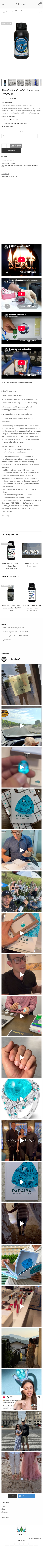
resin (24, 165)
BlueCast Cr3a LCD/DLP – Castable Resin (31, 606)
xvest (3, 167)
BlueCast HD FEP (31, 563)
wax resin (32, 165)
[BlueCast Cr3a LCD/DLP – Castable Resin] (32, 592)
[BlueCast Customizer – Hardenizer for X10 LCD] (11, 592)
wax (27, 165)
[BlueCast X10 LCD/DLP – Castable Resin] (11, 550)
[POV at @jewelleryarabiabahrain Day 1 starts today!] (22, 726)
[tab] (22, 174)
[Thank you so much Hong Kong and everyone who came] (22, 933)
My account (5, 1518)
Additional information (9, 176)
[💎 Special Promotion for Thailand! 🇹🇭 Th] (22, 850)
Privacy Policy (21, 1540)
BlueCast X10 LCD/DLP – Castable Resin (11, 564)
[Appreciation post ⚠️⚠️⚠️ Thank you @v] (22, 974)
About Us (5, 1512)
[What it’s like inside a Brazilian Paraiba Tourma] (22, 1223)
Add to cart (16, 146)
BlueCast (13, 165)
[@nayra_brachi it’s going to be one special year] (22, 1472)
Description (5, 173)
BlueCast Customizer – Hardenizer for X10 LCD (11, 606)
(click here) (12, 120)
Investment (19, 165)
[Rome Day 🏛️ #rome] (22, 1431)
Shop (3, 1509)
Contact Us (5, 1515)
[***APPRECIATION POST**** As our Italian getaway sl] (22, 1348)
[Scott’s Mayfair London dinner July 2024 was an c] (22, 1140)
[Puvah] (21, 4)
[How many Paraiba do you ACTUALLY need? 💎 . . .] (22, 1099)
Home (3, 11)
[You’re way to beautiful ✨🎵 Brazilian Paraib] (22, 1057)
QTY (21, 132)
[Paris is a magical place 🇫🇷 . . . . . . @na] (22, 1306)
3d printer (7, 165)
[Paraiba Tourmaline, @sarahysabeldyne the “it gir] (22, 1389)
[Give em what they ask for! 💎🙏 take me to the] (22, 767)
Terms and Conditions (35, 1538)
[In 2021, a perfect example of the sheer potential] (22, 1016)
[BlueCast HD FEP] (32, 550)
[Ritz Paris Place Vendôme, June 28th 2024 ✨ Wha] (22, 1182)
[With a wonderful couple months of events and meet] (22, 809)
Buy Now (11, 151)
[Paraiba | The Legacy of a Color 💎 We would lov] (22, 1265)
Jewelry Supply (10, 11)
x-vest (36, 165)
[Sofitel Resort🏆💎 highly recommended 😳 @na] (22, 684)
